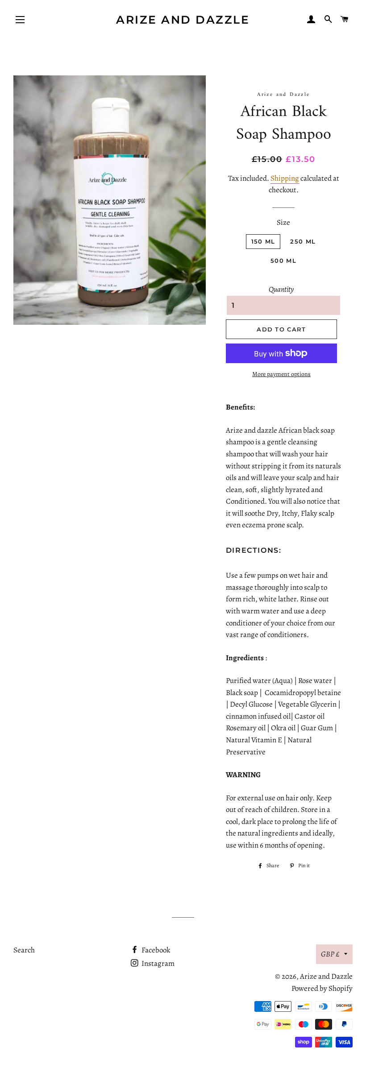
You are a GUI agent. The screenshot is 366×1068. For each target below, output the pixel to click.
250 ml (303, 241)
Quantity (281, 289)
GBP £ (330, 954)
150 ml (263, 241)
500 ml (283, 260)
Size (283, 222)
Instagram (157, 963)
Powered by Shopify (322, 988)
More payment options (281, 374)
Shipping (284, 178)
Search (24, 950)
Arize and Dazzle (183, 19)
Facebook (155, 950)
